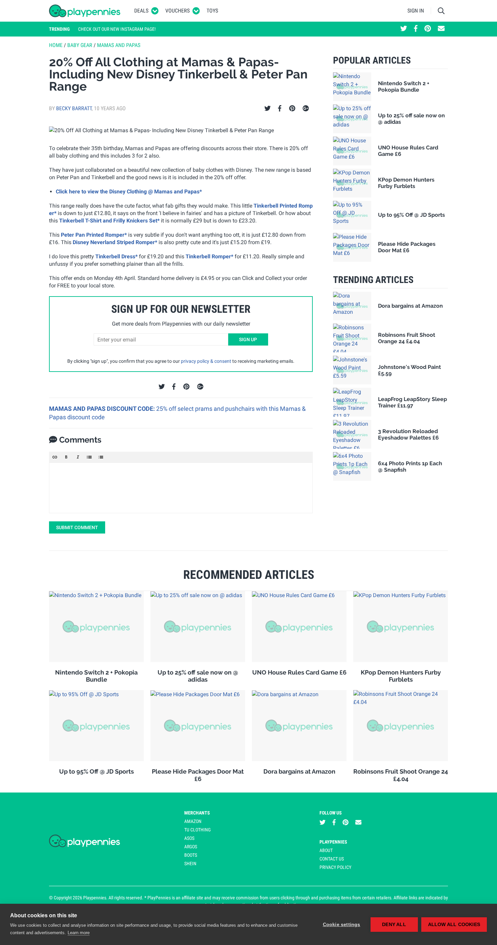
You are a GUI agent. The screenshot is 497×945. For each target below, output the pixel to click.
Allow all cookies (454, 924)
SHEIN (190, 863)
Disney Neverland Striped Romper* (115, 242)
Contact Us (332, 858)
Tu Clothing (197, 829)
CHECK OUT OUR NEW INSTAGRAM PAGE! (117, 29)
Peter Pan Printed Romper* (94, 235)
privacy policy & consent (206, 361)
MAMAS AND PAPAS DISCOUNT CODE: (102, 408)
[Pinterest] (292, 108)
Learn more (79, 932)
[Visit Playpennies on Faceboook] (415, 29)
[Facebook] (279, 108)
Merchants (197, 813)
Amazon (193, 821)
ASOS (189, 838)
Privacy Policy (335, 867)
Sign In (415, 10)
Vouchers (177, 10)
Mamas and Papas (118, 45)
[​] (181, 488)
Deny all (394, 924)
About (326, 850)
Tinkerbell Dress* (116, 256)
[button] (55, 457)
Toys (212, 10)
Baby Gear (79, 45)
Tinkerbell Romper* (209, 256)
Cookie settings (341, 924)
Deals (141, 10)
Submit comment (77, 527)
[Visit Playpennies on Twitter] (403, 29)
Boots (190, 855)
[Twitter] (268, 108)
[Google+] (306, 108)
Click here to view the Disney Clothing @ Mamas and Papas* (129, 191)
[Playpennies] (85, 11)
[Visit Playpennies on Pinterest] (427, 29)
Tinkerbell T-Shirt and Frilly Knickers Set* (109, 220)
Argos (190, 846)
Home (56, 45)
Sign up (248, 339)
